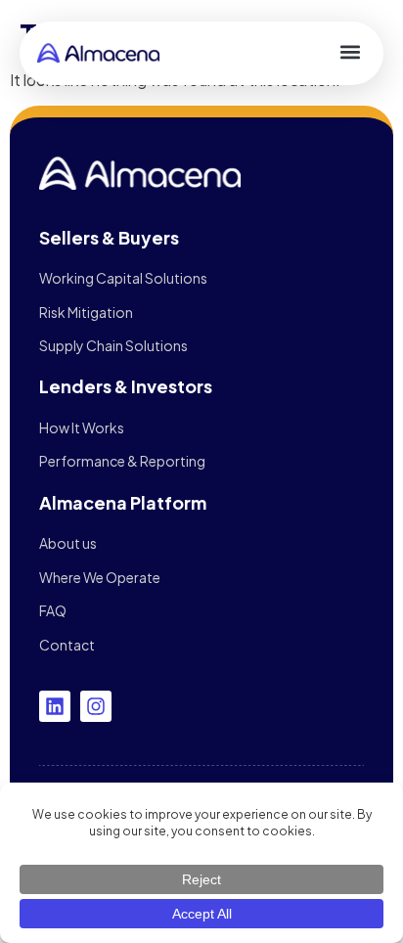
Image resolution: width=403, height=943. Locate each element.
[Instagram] (96, 706)
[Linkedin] (54, 706)
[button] (350, 51)
